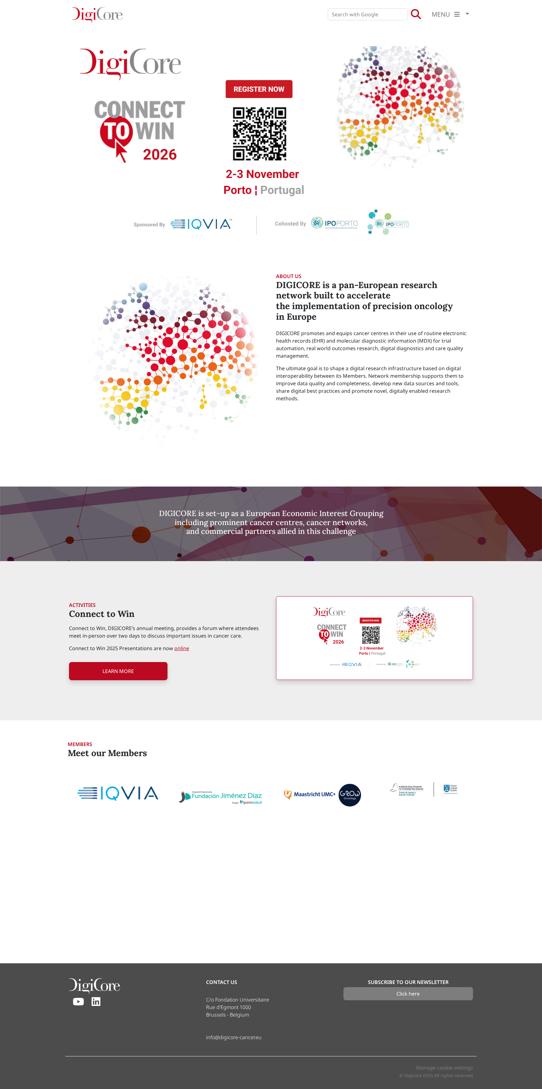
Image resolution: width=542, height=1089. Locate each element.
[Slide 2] (254, 231)
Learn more (118, 671)
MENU (442, 14)
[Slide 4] (276, 231)
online (181, 648)
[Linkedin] (96, 1002)
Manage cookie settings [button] (444, 1067)
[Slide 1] (242, 231)
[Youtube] (78, 1002)
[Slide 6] (299, 231)
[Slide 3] (265, 231)
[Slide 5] (288, 231)
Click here (408, 993)
